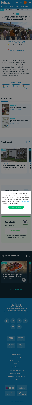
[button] (16, 203)
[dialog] (16, 202)
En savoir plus (25, 201)
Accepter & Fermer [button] (16, 207)
